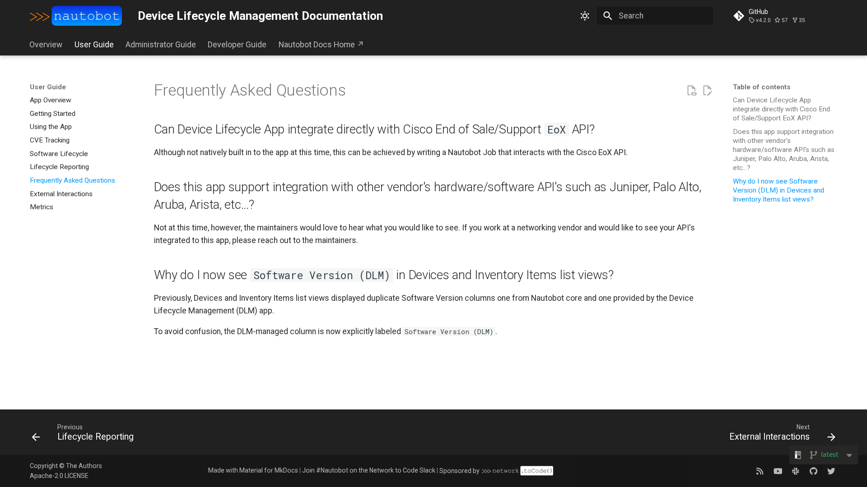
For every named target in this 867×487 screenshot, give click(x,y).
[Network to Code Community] (795, 470)
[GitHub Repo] (813, 470)
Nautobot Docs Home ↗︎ (321, 44)
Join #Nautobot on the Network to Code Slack (368, 470)
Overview (46, 44)
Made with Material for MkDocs (253, 470)
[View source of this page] (691, 90)
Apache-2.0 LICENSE (59, 475)
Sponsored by (459, 470)
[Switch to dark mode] (585, 16)
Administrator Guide (161, 44)
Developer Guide (237, 44)
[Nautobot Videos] (778, 470)
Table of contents (762, 87)
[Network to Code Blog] (760, 470)
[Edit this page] (707, 90)
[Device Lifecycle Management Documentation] (76, 16)
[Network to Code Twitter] (831, 470)
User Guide (94, 44)
